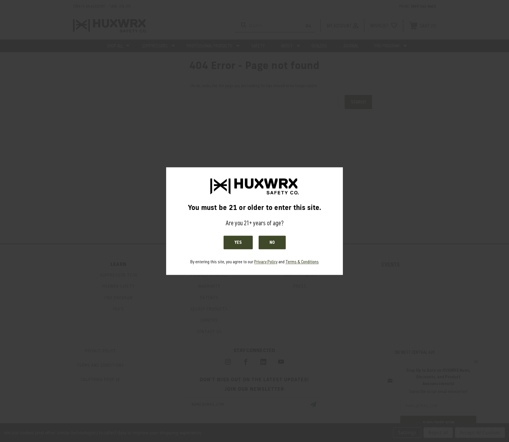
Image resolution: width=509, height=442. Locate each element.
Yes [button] (238, 243)
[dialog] (254, 221)
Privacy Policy (265, 262)
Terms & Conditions (302, 262)
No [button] (272, 243)
